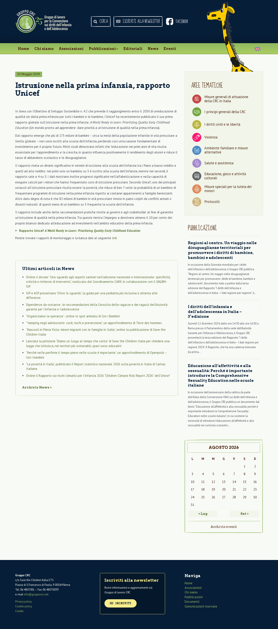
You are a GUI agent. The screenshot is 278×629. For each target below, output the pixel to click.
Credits (19, 611)
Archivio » (37, 387)
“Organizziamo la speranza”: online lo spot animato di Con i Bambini (73, 316)
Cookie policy (23, 606)
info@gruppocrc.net (36, 594)
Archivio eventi (223, 527)
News (153, 49)
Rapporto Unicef (80, 231)
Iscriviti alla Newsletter (141, 21)
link (114, 238)
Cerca (103, 21)
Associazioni (71, 49)
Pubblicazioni (102, 49)
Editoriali (132, 49)
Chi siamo (44, 49)
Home (23, 49)
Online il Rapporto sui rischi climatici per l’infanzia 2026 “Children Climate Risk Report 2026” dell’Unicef (98, 376)
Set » (244, 514)
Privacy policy (23, 601)
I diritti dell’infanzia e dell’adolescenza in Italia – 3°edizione (215, 312)
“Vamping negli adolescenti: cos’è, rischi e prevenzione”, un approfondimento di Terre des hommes (94, 323)
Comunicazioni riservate (201, 606)
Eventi (170, 49)
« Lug (202, 514)
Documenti (192, 602)
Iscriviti (123, 603)
